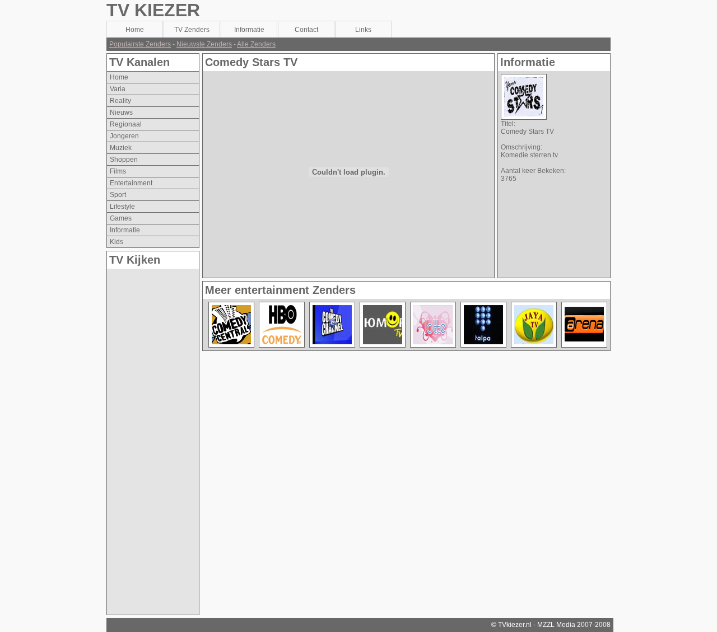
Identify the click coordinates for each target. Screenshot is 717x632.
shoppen (124, 159)
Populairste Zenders (140, 44)
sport (118, 195)
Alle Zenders (256, 44)
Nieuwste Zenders (204, 44)
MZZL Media (556, 625)
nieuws (121, 112)
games (121, 218)
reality (120, 101)
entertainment (131, 183)
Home (119, 77)
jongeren (124, 136)
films (118, 171)
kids (116, 242)
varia (117, 89)
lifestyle (122, 206)
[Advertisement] (152, 437)
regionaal (126, 124)
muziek (121, 148)
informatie (125, 230)
